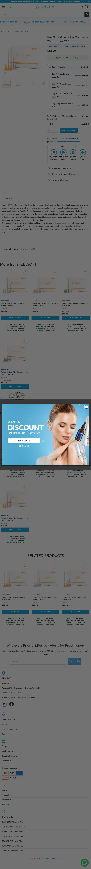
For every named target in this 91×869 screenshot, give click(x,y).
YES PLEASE (24, 440)
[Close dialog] (86, 406)
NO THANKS (23, 446)
